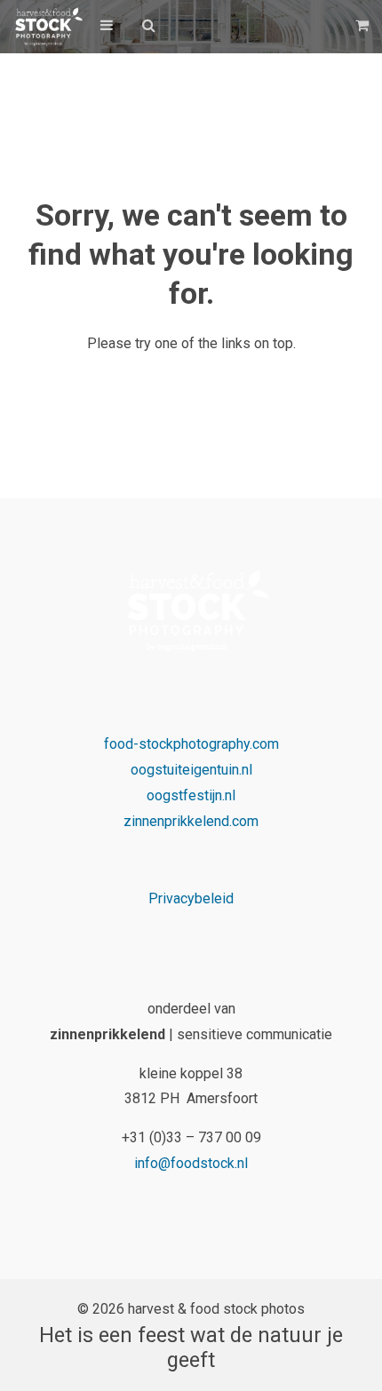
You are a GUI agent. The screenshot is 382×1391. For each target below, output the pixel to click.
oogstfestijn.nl (191, 795)
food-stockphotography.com (191, 743)
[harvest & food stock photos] (46, 26)
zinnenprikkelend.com (191, 821)
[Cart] (364, 25)
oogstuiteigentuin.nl (191, 769)
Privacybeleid (191, 898)
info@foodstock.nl (191, 1163)
